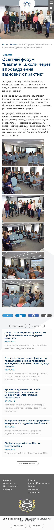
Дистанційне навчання (39, 483)
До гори (7, 480)
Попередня (18, 326)
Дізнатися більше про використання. (36, 519)
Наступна (36, 326)
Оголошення (9, 483)
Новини (31, 480)
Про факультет (10, 486)
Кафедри (7, 489)
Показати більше (27, 463)
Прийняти (18, 526)
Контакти (32, 486)
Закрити (37, 526)
